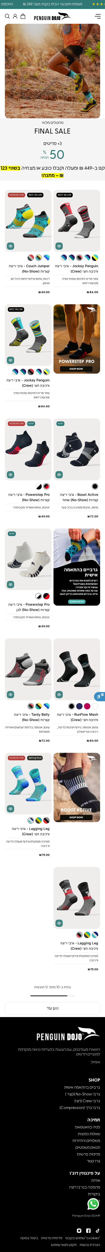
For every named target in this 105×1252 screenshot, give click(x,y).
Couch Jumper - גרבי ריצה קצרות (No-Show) (29, 268)
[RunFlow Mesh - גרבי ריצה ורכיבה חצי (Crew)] (76, 669)
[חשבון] (14, 16)
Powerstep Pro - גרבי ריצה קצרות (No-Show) (29, 497)
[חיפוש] (6, 16)
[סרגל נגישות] (99, 696)
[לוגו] (52, 16)
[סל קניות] (22, 16)
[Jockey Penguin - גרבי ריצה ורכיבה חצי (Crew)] (76, 221)
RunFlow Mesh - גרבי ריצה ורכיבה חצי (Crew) (77, 717)
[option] (52, 4)
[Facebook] (88, 1230)
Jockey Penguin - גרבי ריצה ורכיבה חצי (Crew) (76, 268)
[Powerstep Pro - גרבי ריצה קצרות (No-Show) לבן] (28, 559)
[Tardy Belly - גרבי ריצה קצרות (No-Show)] (28, 669)
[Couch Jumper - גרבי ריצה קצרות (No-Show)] (28, 221)
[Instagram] (79, 1230)
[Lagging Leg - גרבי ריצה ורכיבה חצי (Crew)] (28, 784)
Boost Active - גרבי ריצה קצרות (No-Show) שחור (79, 497)
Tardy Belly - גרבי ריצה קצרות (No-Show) (32, 717)
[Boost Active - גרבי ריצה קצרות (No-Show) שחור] (76, 449)
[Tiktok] (97, 1230)
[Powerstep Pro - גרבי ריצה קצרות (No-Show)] (28, 449)
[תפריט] (98, 16)
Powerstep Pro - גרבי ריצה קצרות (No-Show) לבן (29, 607)
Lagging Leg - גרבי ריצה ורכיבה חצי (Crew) (31, 831)
